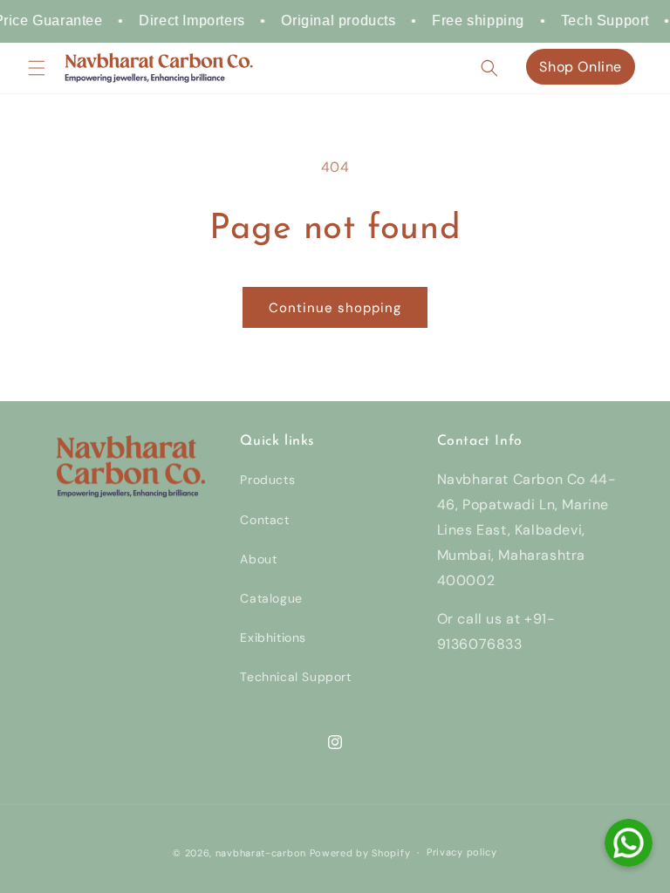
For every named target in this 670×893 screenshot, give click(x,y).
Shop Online (580, 67)
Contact (264, 520)
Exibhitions (273, 637)
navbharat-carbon (260, 853)
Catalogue (271, 598)
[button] (36, 68)
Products (267, 479)
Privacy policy (462, 852)
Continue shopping (335, 308)
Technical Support (295, 677)
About (258, 559)
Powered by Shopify (360, 853)
